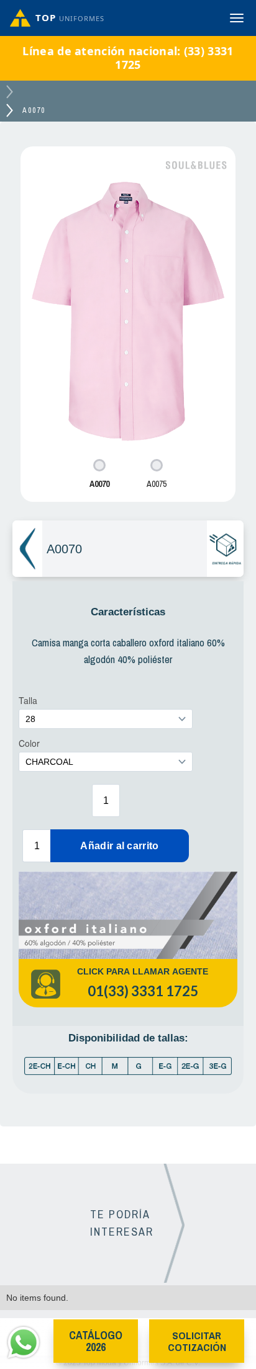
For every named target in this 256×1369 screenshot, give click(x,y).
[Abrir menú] (236, 18)
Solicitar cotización (197, 1341)
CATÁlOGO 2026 (95, 1341)
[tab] (99, 474)
